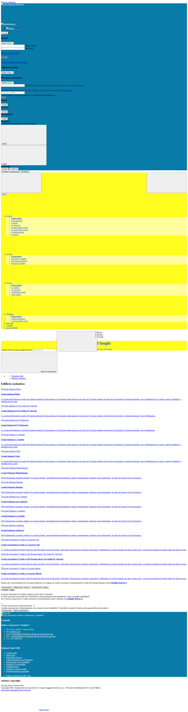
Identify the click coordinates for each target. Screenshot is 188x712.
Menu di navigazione (48, 372)
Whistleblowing (12, 667)
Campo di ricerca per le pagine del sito (16, 350)
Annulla (5, 169)
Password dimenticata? (10, 53)
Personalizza (7, 587)
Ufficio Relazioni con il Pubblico (19, 660)
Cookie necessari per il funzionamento (16, 606)
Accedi (4, 33)
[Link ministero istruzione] (12, 4)
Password (29, 48)
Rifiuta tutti (21, 587)
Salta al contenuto (8, 2)
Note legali (10, 655)
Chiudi (4, 105)
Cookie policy (12, 653)
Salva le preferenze (21, 611)
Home (99, 332)
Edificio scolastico (18, 378)
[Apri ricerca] (167, 183)
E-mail (28, 85)
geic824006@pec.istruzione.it (33, 636)
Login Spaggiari (66, 90)
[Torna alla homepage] (94, 171)
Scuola (100, 334)
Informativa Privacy (14, 657)
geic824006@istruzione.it (32, 634)
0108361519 (15, 632)
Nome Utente (30, 46)
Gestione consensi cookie (16, 669)
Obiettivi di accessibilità (15, 664)
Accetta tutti (40, 587)
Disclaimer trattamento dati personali (15, 690)
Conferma (13, 169)
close (4, 194)
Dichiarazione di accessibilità (18, 662)
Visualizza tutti (17, 376)
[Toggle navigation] (21, 183)
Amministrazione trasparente (17, 671)
